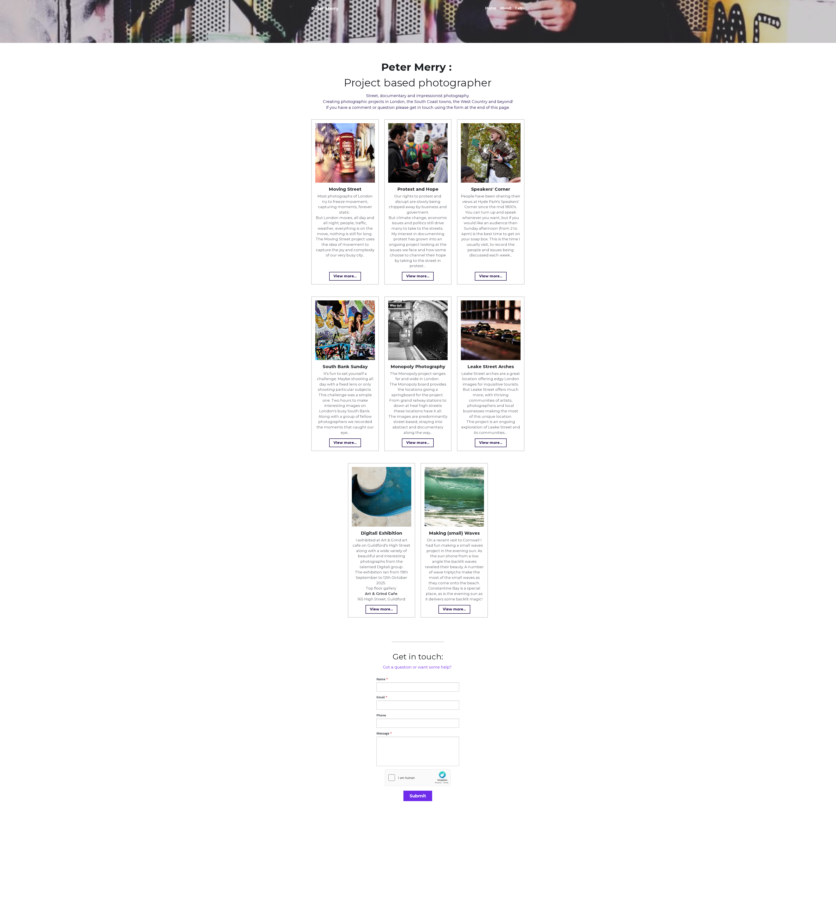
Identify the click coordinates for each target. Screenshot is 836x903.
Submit (418, 796)
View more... (345, 276)
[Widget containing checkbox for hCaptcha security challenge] (418, 777)
